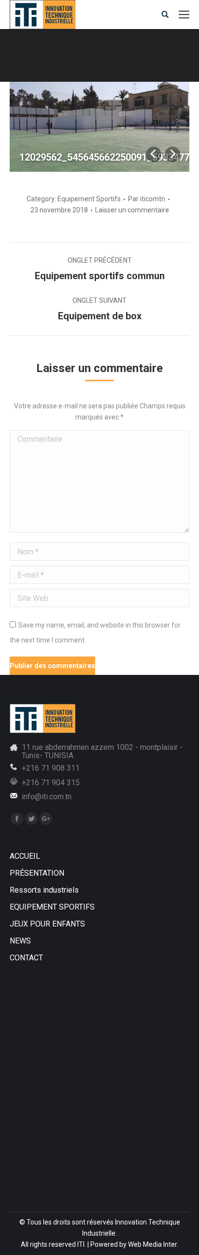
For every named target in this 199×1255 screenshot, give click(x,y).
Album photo (80, 61)
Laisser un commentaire (132, 210)
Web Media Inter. (153, 1244)
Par (146, 199)
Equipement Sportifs (89, 199)
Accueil (39, 61)
